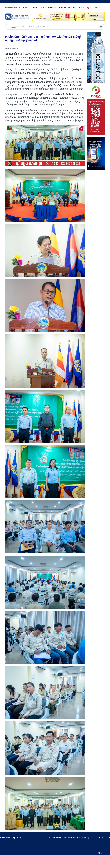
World (43, 7)
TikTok (81, 7)
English (88, 7)
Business (52, 7)
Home (25, 7)
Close (100, 853)
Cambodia (34, 7)
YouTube (72, 7)
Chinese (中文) (100, 7)
